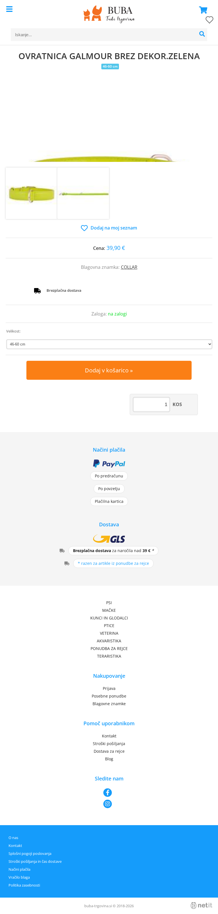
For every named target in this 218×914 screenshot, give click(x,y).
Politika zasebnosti (24, 885)
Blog (109, 758)
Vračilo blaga (19, 877)
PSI (109, 602)
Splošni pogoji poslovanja (30, 853)
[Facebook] (109, 792)
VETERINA (109, 633)
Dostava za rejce (109, 751)
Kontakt (109, 736)
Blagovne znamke (109, 703)
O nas (13, 837)
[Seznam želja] (204, 21)
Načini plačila (19, 869)
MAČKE (109, 610)
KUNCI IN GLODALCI (109, 618)
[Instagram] (109, 804)
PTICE (109, 625)
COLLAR (129, 267)
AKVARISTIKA (109, 640)
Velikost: (13, 331)
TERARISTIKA (109, 656)
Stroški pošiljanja (109, 743)
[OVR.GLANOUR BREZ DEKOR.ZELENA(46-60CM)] (109, 125)
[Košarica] (201, 10)
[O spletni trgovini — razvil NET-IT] (201, 905)
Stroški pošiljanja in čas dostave (35, 861)
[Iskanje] (202, 34)
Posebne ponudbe (109, 696)
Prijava (109, 688)
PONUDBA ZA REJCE (109, 648)
